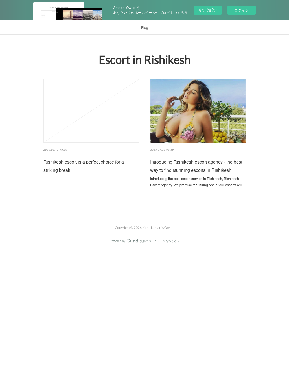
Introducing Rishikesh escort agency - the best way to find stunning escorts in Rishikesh (196, 166)
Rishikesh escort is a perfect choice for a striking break (83, 166)
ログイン (241, 10)
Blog (144, 27)
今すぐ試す (207, 9)
